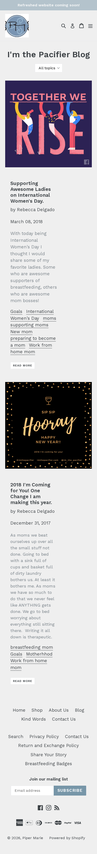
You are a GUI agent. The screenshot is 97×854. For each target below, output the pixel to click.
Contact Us (64, 719)
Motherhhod (39, 654)
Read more (22, 365)
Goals (16, 311)
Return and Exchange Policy (48, 745)
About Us (59, 710)
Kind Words (33, 719)
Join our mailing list (48, 779)
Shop (37, 710)
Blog (79, 710)
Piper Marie (32, 838)
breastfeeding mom (31, 647)
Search (15, 736)
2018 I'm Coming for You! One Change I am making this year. (31, 493)
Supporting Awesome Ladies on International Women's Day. (30, 192)
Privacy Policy (44, 736)
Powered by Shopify (67, 838)
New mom (21, 331)
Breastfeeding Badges (48, 763)
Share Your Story (49, 754)
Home (19, 710)
